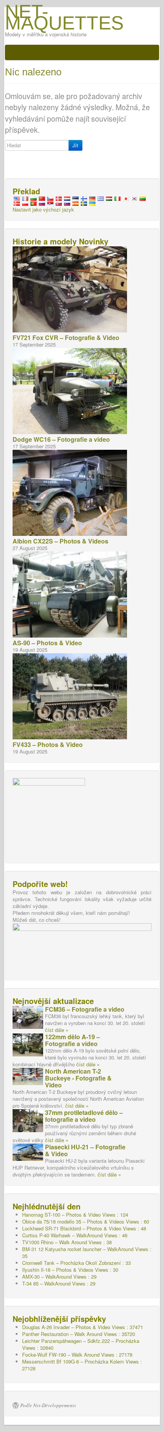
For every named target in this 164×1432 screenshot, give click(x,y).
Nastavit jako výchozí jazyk (43, 209)
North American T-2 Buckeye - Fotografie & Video (78, 1078)
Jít (75, 145)
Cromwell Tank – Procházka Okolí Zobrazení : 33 (76, 1262)
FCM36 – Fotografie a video (84, 1009)
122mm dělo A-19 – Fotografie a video (72, 1040)
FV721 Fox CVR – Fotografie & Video (66, 337)
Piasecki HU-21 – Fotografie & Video (85, 1150)
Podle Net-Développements (48, 1405)
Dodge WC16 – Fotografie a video (61, 439)
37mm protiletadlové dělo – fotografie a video (84, 1116)
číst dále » (56, 1029)
